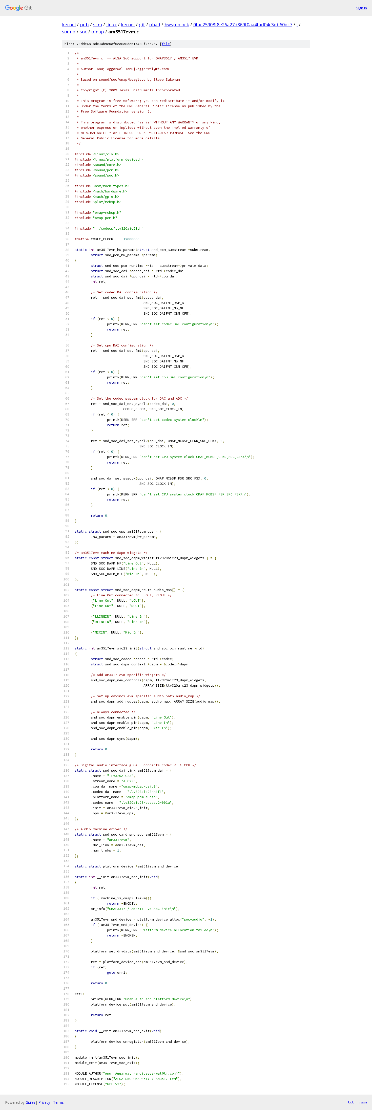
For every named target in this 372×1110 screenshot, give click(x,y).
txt (351, 1102)
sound (68, 32)
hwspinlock (176, 24)
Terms (58, 1102)
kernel (69, 24)
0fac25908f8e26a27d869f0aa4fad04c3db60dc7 (242, 24)
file (166, 44)
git (142, 24)
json (363, 1102)
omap (97, 32)
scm (97, 24)
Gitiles (30, 1102)
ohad (154, 24)
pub (84, 24)
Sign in (361, 8)
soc (83, 32)
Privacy (44, 1102)
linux (111, 24)
